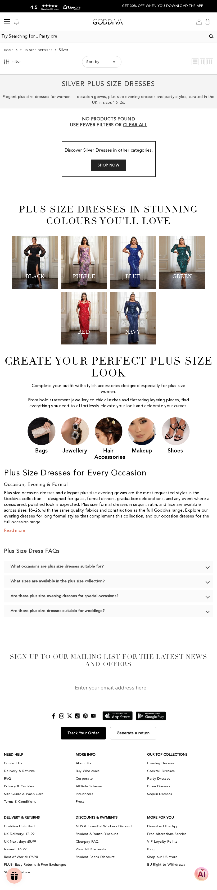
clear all (135, 125)
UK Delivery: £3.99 (19, 834)
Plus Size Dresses (36, 50)
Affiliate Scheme (89, 786)
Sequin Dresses (159, 794)
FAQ (7, 778)
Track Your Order (83, 733)
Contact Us (13, 763)
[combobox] (103, 36)
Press (80, 801)
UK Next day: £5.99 (20, 841)
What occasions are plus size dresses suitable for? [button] (57, 567)
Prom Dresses (158, 786)
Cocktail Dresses (161, 771)
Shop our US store (162, 857)
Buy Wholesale (88, 771)
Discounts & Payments (96, 817)
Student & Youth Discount (97, 834)
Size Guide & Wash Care (24, 794)
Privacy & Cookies (19, 786)
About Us (83, 763)
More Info (86, 754)
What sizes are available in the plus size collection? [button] (58, 581)
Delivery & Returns (19, 771)
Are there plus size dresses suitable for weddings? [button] (58, 611)
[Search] (211, 36)
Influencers (84, 794)
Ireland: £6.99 (15, 849)
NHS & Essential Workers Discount (104, 826)
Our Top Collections (167, 754)
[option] (54, 6)
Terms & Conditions (20, 801)
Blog (151, 849)
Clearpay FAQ (87, 841)
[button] (195, 61)
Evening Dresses (160, 763)
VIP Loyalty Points (162, 841)
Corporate (84, 778)
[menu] (7, 22)
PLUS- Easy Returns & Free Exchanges (35, 864)
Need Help (13, 754)
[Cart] (207, 22)
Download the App (162, 826)
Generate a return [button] (133, 733)
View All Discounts (91, 849)
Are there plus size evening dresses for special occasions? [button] (65, 596)
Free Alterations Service (166, 834)
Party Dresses (158, 778)
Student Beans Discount (95, 857)
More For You (160, 817)
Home (9, 50)
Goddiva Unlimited (19, 826)
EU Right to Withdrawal (166, 864)
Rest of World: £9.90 (21, 857)
